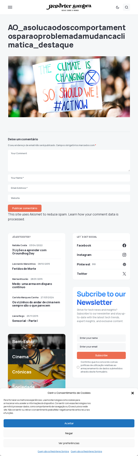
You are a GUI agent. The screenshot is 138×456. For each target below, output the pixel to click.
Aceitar (69, 423)
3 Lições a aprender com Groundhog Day (29, 251)
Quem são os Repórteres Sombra (53, 451)
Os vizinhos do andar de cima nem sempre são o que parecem (36, 303)
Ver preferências (69, 443)
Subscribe (101, 355)
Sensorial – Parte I (25, 321)
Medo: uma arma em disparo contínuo (32, 285)
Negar (69, 433)
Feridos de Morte (24, 269)
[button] (132, 393)
